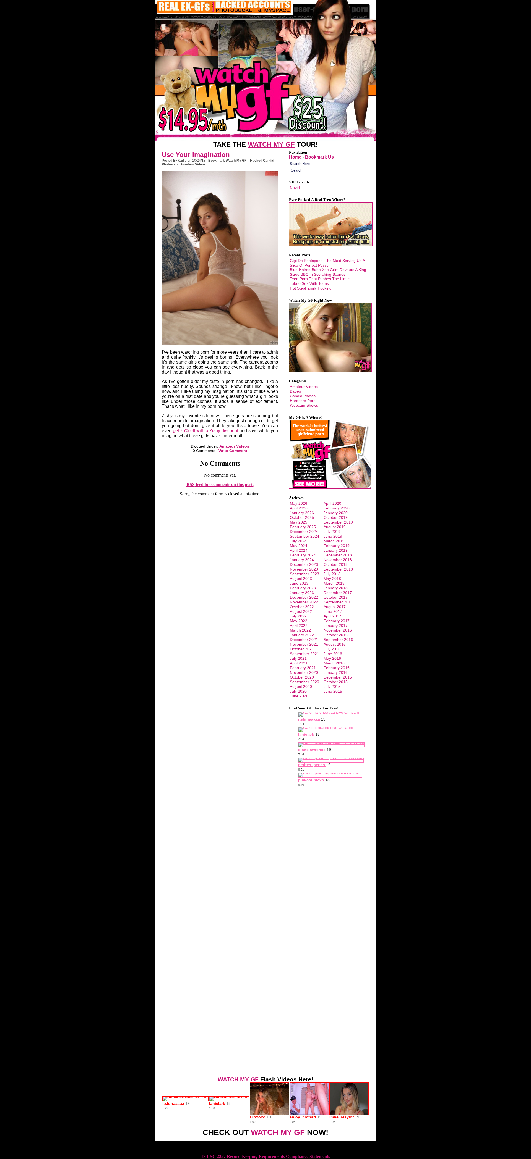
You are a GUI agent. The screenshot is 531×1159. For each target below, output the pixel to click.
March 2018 (334, 583)
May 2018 (332, 578)
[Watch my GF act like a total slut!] (330, 370)
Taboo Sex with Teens (309, 283)
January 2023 (302, 592)
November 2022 (304, 602)
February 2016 (337, 668)
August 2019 (335, 527)
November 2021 (304, 644)
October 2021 (302, 649)
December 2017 (338, 592)
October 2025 (302, 517)
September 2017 (338, 602)
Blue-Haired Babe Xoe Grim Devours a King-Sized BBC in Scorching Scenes (329, 272)
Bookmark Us (319, 157)
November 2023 (304, 569)
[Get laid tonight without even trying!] (331, 244)
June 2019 (333, 536)
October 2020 (302, 677)
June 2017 (333, 611)
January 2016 (336, 672)
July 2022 (298, 616)
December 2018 (338, 555)
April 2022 (299, 625)
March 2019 (334, 541)
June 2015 (333, 691)
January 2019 (336, 550)
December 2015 (338, 677)
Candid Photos (303, 396)
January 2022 (302, 635)
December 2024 (304, 531)
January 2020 (336, 513)
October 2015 (336, 682)
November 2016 (338, 630)
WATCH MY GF (271, 144)
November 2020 (304, 672)
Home (295, 157)
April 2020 (332, 503)
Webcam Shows (304, 405)
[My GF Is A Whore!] (330, 487)
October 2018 (336, 564)
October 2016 (336, 635)
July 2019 (332, 531)
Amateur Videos (234, 446)
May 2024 (298, 545)
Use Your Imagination (196, 154)
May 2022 (298, 621)
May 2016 (332, 658)
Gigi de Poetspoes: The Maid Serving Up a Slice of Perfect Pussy (327, 262)
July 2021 (298, 658)
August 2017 (335, 607)
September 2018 (338, 569)
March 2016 (334, 663)
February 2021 (303, 668)
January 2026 (302, 513)
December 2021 (304, 639)
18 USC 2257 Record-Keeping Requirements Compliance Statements (265, 1156)
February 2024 (303, 555)
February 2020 (337, 508)
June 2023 (299, 583)
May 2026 (298, 503)
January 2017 (336, 625)
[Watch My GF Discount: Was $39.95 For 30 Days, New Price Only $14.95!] (265, 139)
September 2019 (338, 522)
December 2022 (304, 597)
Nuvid (295, 187)
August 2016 (335, 644)
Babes (295, 391)
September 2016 (338, 639)
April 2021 (299, 663)
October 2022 (302, 607)
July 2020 (298, 691)
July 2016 (332, 649)
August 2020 (301, 686)
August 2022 (301, 611)
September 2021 (304, 653)
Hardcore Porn (303, 400)
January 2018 (336, 588)
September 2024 (304, 536)
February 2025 (303, 527)
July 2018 (332, 574)
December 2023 (304, 564)
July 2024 (298, 541)
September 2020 (304, 682)
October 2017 (336, 597)
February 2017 (337, 621)
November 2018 (338, 560)
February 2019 (337, 545)
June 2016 (333, 653)
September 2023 (304, 574)
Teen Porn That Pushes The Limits (320, 279)
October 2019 (336, 517)
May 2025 (298, 522)
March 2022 (300, 630)
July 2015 (332, 686)
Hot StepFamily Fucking (311, 288)
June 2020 (299, 696)
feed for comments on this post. (220, 484)
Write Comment (232, 450)
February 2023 (303, 588)
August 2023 (301, 578)
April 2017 (332, 616)
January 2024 (302, 560)
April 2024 (299, 550)
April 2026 (299, 508)
